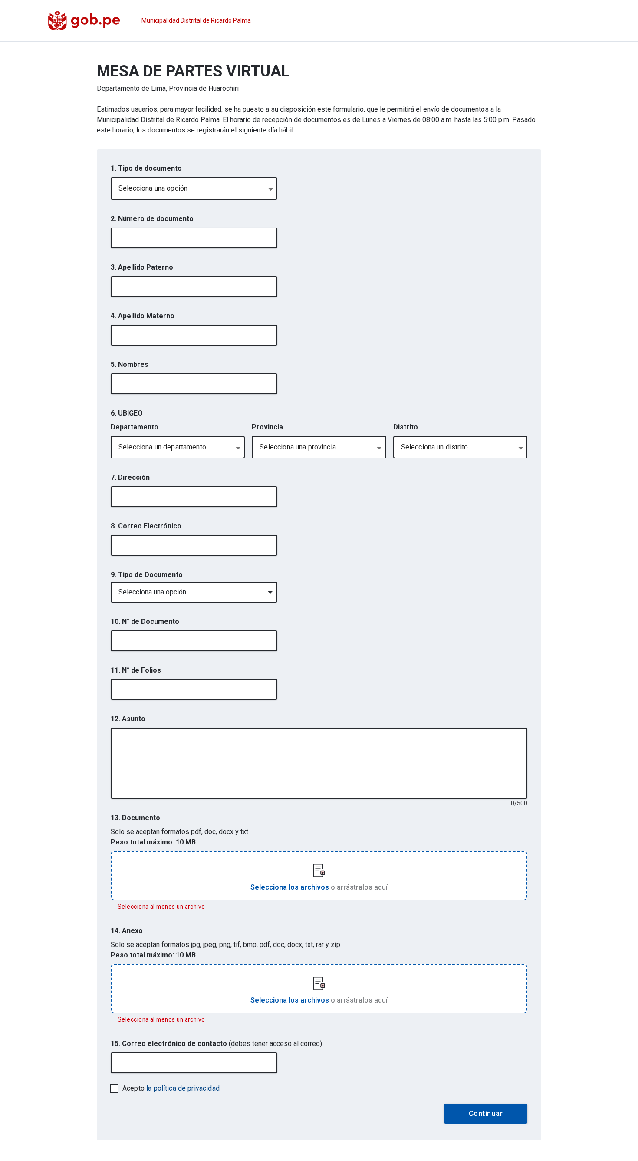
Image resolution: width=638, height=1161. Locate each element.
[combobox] (194, 188)
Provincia (267, 427)
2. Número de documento (152, 218)
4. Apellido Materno (142, 316)
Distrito (405, 427)
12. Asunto (128, 719)
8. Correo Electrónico (146, 526)
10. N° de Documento (145, 621)
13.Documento (135, 818)
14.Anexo (127, 931)
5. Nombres (129, 364)
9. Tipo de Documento (147, 575)
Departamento (134, 427)
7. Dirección (130, 477)
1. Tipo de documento (146, 168)
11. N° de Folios (136, 670)
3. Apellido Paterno (142, 267)
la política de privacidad (183, 1088)
